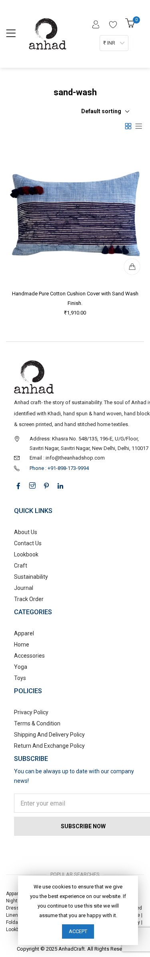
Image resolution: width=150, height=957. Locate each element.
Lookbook (26, 554)
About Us (25, 532)
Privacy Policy (31, 712)
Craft (20, 565)
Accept (78, 931)
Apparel (24, 633)
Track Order (29, 599)
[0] (131, 25)
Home (21, 644)
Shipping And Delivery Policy (49, 734)
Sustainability (31, 577)
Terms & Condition (37, 723)
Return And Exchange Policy (49, 746)
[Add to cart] (132, 267)
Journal (23, 588)
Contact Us (28, 543)
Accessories (29, 655)
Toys (20, 678)
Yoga (20, 667)
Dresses (15, 908)
